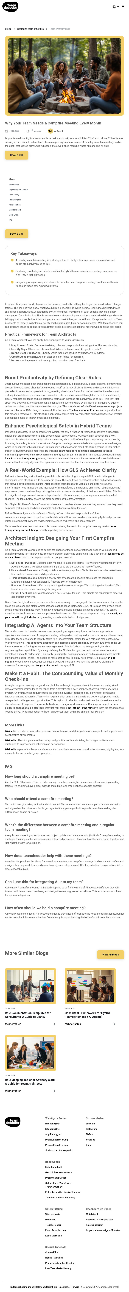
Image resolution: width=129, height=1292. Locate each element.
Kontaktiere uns (53, 1235)
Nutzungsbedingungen (22, 1287)
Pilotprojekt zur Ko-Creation (60, 1263)
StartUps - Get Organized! (99, 1219)
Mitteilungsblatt (53, 1167)
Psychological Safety (18, 190)
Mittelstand (92, 1214)
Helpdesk (50, 1219)
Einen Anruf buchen (55, 1230)
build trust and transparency (21, 458)
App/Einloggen (53, 1134)
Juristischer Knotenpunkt (58, 1150)
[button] (114, 7)
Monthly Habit (15, 210)
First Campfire (15, 200)
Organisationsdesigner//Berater (103, 1230)
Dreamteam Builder (55, 1178)
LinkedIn (90, 1123)
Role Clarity (14, 185)
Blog (88, 1145)
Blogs (8, 28)
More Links (13, 215)
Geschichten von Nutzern (58, 1172)
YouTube (90, 1139)
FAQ (10, 220)
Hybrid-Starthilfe (54, 1257)
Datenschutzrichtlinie (46, 1287)
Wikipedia (10, 731)
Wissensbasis (52, 1214)
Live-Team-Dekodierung (58, 1268)
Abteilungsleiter (94, 1225)
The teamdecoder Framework (86, 410)
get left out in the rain (79, 707)
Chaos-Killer (52, 1252)
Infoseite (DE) (52, 1123)
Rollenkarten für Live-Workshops (62, 1192)
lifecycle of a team (46, 665)
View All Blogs (110, 954)
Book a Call (16, 155)
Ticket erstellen (53, 1225)
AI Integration (15, 205)
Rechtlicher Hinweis (69, 1287)
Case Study (14, 195)
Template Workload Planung (60, 1197)
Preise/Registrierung (56, 1139)
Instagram (91, 1129)
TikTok (89, 1134)
